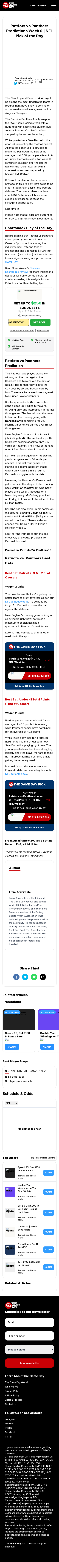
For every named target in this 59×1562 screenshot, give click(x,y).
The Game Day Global (16, 1382)
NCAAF (33, 1071)
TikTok (8, 1436)
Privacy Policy (12, 1391)
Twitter (8, 1428)
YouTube (9, 1423)
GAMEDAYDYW (19, 322)
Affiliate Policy (12, 1395)
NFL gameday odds (16, 601)
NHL (26, 1071)
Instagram (10, 1419)
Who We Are (11, 1386)
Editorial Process (13, 1399)
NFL (7, 1071)
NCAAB (42, 1071)
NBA (13, 1071)
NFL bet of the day (16, 773)
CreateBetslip (38, 5)
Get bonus (41, 322)
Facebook (10, 1432)
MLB (19, 1071)
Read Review (43, 330)
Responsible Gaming (31, 315)
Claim (12, 1046)
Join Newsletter (30, 1363)
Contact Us (10, 1404)
